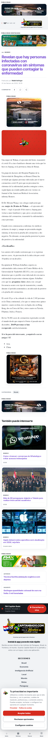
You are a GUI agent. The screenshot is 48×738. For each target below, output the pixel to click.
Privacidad (13, 708)
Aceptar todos (24, 713)
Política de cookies (25, 708)
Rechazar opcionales (24, 719)
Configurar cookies (24, 725)
